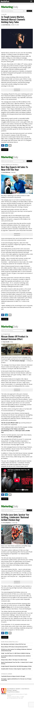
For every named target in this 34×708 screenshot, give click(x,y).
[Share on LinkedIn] (6, 145)
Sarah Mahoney (6, 24)
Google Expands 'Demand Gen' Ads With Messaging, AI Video (16, 666)
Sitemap (14, 690)
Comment (4, 149)
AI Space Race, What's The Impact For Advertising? (14, 659)
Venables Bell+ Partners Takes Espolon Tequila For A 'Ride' (16, 669)
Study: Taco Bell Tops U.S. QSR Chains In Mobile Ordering (15, 653)
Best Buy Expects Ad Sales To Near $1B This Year (13, 644)
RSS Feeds (9, 690)
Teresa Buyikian (7, 522)
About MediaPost (11, 688)
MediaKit (18, 688)
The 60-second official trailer (9, 422)
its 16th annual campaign (17, 360)
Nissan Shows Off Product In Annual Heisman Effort (14, 646)
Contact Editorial (24, 688)
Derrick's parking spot (14, 436)
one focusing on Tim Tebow (9, 429)
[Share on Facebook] (2, 145)
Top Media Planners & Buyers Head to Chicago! (13, 676)
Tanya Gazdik (6, 341)
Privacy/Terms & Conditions (13, 692)
